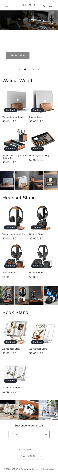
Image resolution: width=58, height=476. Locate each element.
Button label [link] (17, 55)
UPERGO (16, 469)
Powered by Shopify (29, 469)
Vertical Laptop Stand (12, 117)
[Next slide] (38, 69)
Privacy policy (47, 469)
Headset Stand (36, 234)
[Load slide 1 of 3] (25, 69)
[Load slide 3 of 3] (33, 69)
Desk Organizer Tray (39, 156)
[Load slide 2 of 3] (29, 69)
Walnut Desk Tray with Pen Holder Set (15, 157)
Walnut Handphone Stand (14, 234)
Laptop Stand (35, 117)
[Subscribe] (45, 434)
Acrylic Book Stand (11, 349)
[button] (6, 5)
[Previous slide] (19, 69)
